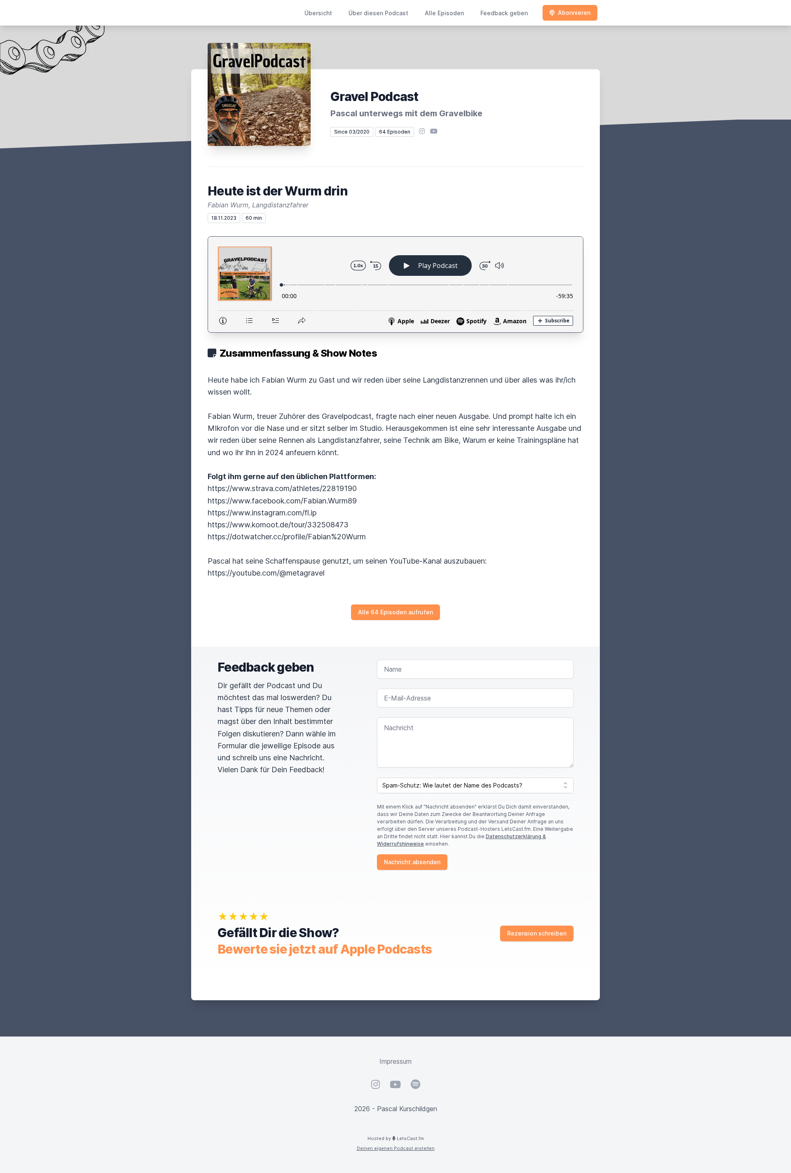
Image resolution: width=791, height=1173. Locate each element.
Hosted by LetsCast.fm (395, 1138)
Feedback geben (504, 12)
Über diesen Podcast (378, 12)
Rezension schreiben (536, 933)
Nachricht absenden (412, 861)
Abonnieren (574, 12)
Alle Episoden (444, 12)
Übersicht (318, 12)
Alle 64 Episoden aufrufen (395, 612)
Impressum (395, 1061)
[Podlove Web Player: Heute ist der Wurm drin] (395, 284)
